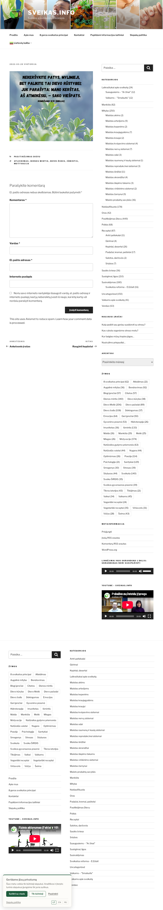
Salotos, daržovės (115, 257)
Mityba (105, 110)
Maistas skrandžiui (115, 177)
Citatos (131, 393)
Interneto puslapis (21, 276)
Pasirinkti (53, 893)
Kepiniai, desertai (114, 246)
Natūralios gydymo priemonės (120, 444)
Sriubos (109, 263)
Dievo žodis (57, 161)
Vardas (15, 243)
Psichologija (111, 462)
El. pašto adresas (21, 260)
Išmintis (72, 161)
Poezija (130, 456)
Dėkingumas (133, 410)
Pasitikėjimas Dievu (27, 156)
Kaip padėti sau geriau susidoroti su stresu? (123, 324)
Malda (108, 433)
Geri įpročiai (130, 416)
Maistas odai (112, 154)
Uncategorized (109, 293)
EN (59, 902)
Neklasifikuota (109, 206)
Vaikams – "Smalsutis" (117, 97)
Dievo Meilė (112, 404)
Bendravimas (138, 387)
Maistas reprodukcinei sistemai (121, 166)
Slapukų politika (138, 35)
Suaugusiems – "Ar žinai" (118, 92)
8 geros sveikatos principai (54, 35)
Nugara (135, 450)
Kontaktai (79, 35)
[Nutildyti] (140, 571)
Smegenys (111, 467)
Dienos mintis (39, 161)
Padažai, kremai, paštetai (118, 252)
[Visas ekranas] (149, 616)
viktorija (30, 64)
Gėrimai (109, 241)
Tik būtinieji (37, 893)
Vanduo (106, 305)
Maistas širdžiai (113, 171)
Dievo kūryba (136, 398)
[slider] (147, 571)
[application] (127, 571)
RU (65, 902)
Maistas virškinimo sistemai (120, 188)
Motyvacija (21, 163)
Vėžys (108, 513)
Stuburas (110, 473)
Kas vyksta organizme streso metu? (120, 330)
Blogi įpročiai (112, 393)
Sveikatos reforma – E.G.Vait (120, 287)
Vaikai (108, 496)
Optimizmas (111, 456)
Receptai (106, 230)
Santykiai (131, 462)
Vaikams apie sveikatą (113, 300)
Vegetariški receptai (115, 507)
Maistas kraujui (113, 138)
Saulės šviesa (109, 270)
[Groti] (105, 571)
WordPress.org (109, 549)
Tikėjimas (134, 490)
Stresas (129, 467)
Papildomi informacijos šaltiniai (107, 35)
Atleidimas (21, 161)
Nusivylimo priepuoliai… (113, 342)
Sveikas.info (51, 12)
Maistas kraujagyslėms (117, 132)
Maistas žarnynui (114, 194)
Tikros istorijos (113, 490)
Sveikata (128, 473)
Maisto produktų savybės (118, 200)
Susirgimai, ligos (110, 276)
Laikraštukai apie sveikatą (115, 87)
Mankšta (106, 104)
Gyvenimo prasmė (115, 421)
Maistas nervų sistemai (117, 149)
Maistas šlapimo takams (118, 183)
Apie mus (29, 35)
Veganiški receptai (115, 502)
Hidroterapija (139, 421)
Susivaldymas (109, 282)
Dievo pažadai (135, 404)
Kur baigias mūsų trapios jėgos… (118, 336)
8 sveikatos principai (116, 381)
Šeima (123, 513)
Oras (104, 212)
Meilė (141, 433)
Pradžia (14, 35)
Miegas (109, 439)
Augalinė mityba (113, 387)
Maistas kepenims (115, 126)
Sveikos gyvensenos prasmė (120, 485)
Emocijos (110, 416)
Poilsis (105, 224)
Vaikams (125, 496)
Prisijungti (107, 531)
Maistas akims (113, 115)
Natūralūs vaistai (114, 450)
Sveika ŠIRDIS (113, 479)
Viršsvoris (140, 507)
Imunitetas (111, 427)
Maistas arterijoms (115, 120)
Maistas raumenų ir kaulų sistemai (123, 160)
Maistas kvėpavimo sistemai (120, 143)
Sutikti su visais (17, 893)
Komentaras (18, 200)
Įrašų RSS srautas (111, 537)
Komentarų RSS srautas (114, 543)
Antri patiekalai (113, 235)
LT (54, 902)
